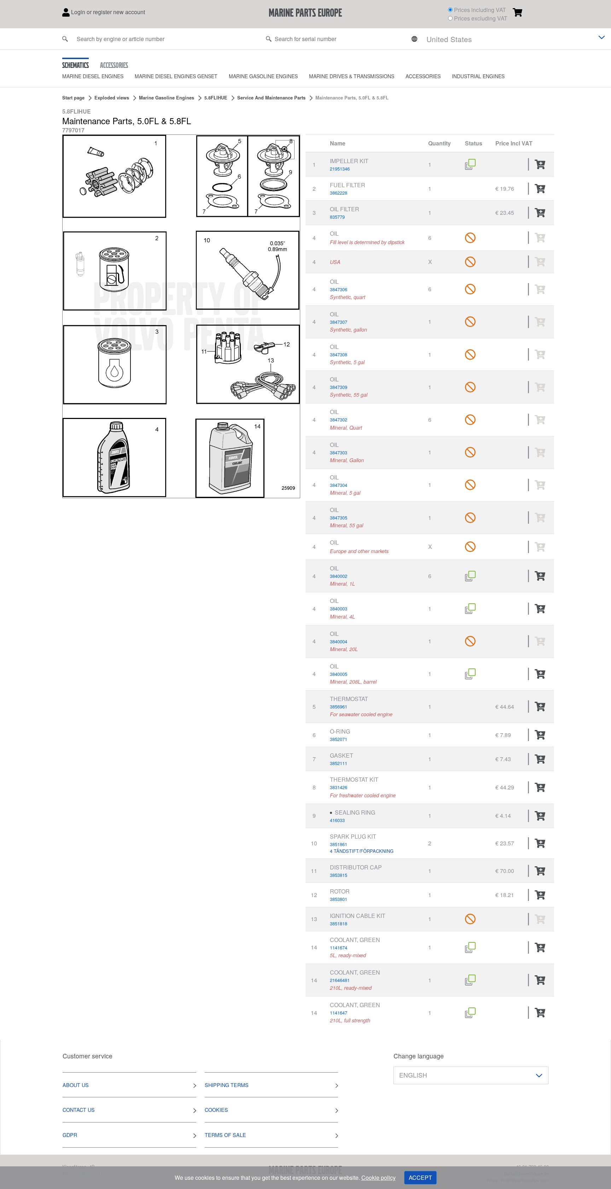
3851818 (338, 923)
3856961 (338, 706)
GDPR (70, 1134)
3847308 (338, 354)
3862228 (338, 192)
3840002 (338, 576)
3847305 (338, 517)
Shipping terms (227, 1085)
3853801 (338, 899)
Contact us (79, 1109)
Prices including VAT (480, 10)
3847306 (338, 289)
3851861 (338, 844)
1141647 (338, 1012)
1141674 (338, 947)
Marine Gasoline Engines (263, 76)
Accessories (423, 76)
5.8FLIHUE (215, 97)
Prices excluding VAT (480, 18)
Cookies (216, 1109)
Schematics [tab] (75, 65)
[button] (98, 76)
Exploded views (111, 97)
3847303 (338, 452)
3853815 (338, 875)
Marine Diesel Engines (92, 76)
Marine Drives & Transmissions (351, 76)
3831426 (338, 787)
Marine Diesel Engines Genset (176, 76)
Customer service (87, 1055)
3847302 (338, 419)
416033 (337, 820)
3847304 (338, 485)
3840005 (338, 674)
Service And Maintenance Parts (271, 97)
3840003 (338, 608)
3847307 (338, 321)
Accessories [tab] (114, 65)
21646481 (340, 980)
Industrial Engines (478, 76)
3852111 (338, 763)
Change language (419, 1055)
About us (76, 1085)
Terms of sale (225, 1134)
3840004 (338, 641)
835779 (337, 216)
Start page (73, 97)
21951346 (340, 168)
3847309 (338, 387)
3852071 (338, 739)
